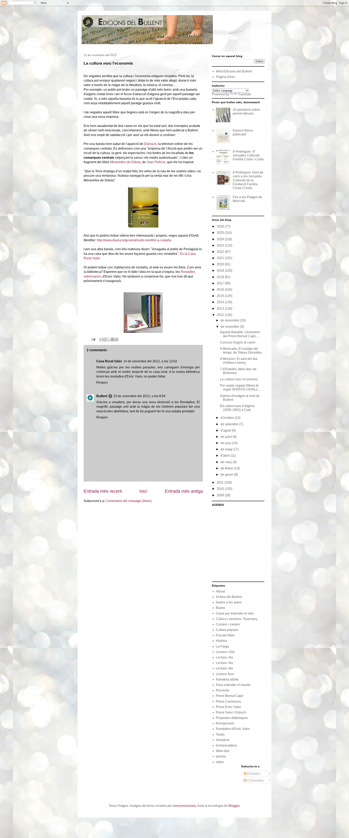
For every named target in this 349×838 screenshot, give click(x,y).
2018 (221, 277)
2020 (221, 264)
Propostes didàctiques (232, 718)
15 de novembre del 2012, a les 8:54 (139, 396)
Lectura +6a (224, 663)
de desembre (230, 320)
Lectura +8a (224, 668)
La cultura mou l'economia (239, 379)
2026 (221, 226)
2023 (221, 245)
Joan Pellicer (156, 162)
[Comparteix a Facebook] (113, 339)
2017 (221, 283)
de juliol (227, 436)
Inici (143, 491)
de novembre (230, 326)
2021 (221, 258)
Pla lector (222, 690)
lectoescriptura (226, 745)
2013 (221, 308)
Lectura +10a (225, 652)
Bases (220, 607)
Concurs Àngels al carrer (237, 342)
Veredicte (222, 740)
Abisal (220, 591)
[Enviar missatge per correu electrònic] (93, 339)
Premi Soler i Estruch (231, 712)
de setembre (230, 424)
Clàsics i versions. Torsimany (237, 619)
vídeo (220, 762)
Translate (244, 94)
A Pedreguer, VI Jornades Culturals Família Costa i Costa (248, 155)
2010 (221, 488)
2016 (221, 289)
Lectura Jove (225, 674)
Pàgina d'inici (225, 77)
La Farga (222, 646)
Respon (102, 382)
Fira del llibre (225, 635)
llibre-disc (223, 751)
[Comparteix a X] (109, 339)
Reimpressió (225, 723)
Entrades (253, 773)
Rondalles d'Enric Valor (233, 729)
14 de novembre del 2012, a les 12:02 (150, 361)
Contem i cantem (228, 624)
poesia (221, 756)
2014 (221, 302)
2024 (221, 239)
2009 (221, 495)
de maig (227, 449)
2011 (220, 482)
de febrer (227, 468)
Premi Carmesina (228, 701)
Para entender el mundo (233, 685)
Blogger (234, 805)
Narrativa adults (227, 679)
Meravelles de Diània (125, 162)
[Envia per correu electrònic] (101, 339)
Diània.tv (150, 144)
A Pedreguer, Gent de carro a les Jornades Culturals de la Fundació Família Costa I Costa (248, 180)
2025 (221, 232)
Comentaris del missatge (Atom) (128, 501)
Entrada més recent (103, 491)
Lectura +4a (224, 657)
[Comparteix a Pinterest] (117, 339)
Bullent (101, 396)
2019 (221, 270)
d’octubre (228, 417)
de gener (227, 474)
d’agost (226, 430)
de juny (226, 443)
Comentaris (255, 780)
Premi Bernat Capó (229, 696)
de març (227, 462)
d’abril (225, 455)
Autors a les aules (229, 602)
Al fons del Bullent (229, 597)
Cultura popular (227, 630)
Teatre (220, 734)
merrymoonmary (184, 805)
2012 (221, 315)
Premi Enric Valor (228, 707)
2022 (221, 251)
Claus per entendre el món (235, 613)
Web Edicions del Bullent (234, 71)
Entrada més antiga (184, 491)
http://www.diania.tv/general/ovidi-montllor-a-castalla (134, 240)
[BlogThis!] (105, 339)
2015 (221, 296)
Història (221, 640)
